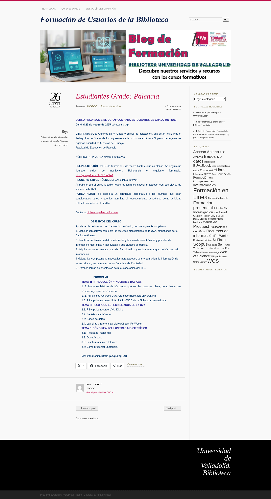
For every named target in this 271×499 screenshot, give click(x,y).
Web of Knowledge (210, 252)
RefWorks (221, 236)
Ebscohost (206, 170)
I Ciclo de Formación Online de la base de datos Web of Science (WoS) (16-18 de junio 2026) (211, 134)
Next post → (172, 408)
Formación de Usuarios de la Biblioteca (104, 19)
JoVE (214, 215)
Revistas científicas (202, 240)
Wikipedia (215, 256)
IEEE (216, 208)
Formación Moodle (218, 198)
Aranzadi (198, 156)
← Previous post (87, 408)
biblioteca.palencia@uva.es (102, 212)
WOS (213, 261)
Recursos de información (211, 233)
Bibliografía (209, 162)
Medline (197, 222)
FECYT (207, 174)
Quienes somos (71, 9)
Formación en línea (111, 106)
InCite (224, 208)
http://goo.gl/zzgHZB (114, 355)
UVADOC (92, 106)
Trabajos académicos (206, 248)
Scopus (200, 244)
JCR (215, 212)
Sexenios (212, 245)
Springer (224, 244)
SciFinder (219, 239)
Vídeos (197, 252)
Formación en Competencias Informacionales (204, 181)
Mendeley (210, 222)
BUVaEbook (202, 166)
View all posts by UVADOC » (99, 392)
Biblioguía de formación (101, 9)
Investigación (203, 212)
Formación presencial (203, 205)
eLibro (219, 170)
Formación (224, 174)
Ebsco (196, 170)
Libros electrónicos (211, 218)
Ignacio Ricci (104, 494)
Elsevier (198, 174)
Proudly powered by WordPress (57, 494)
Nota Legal (49, 9)
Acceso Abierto (206, 152)
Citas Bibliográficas (220, 166)
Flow (213, 174)
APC (222, 152)
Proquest (201, 226)
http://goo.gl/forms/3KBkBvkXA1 (94, 175)
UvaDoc (225, 248)
